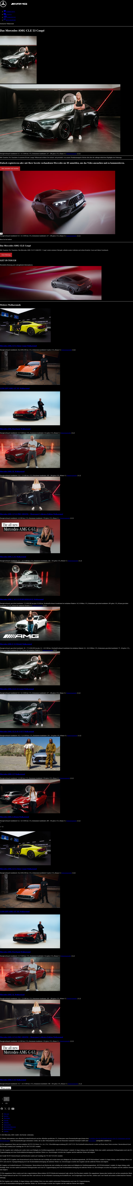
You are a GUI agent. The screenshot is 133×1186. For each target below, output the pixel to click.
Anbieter (6, 1122)
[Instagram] (9, 1109)
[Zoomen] (1, 234)
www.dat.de (92, 1140)
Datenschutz (7, 1124)
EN (7, 1103)
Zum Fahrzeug (6, 255)
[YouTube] (13, 1109)
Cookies (6, 1131)
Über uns (6, 1114)
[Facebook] (2, 1109)
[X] (5, 1109)
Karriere (6, 1116)
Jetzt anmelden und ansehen (10, 168)
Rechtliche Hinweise (10, 1127)
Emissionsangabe (71, 153)
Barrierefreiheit (8, 1129)
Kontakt (6, 1120)
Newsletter (7, 1118)
